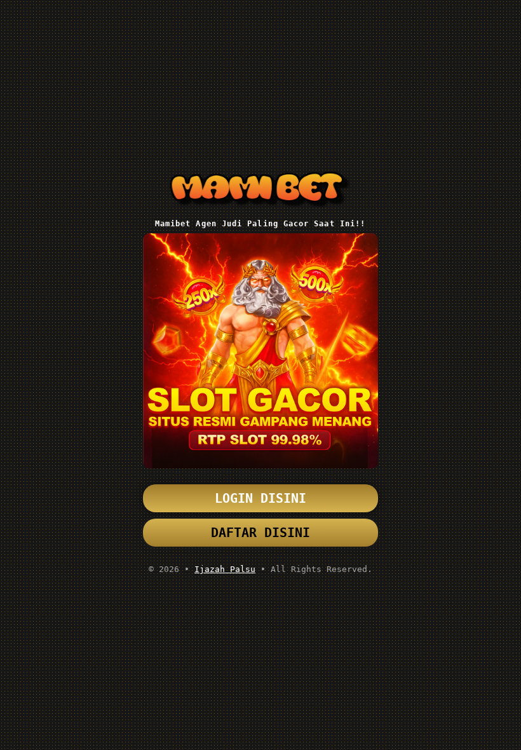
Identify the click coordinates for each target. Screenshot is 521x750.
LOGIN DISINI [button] (260, 498)
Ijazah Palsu (224, 569)
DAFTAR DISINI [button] (260, 532)
